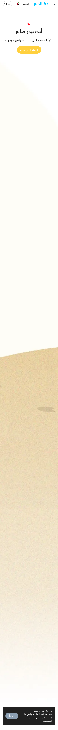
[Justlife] (43, 4)
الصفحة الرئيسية (29, 49)
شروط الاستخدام (44, 717)
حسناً (12, 716)
